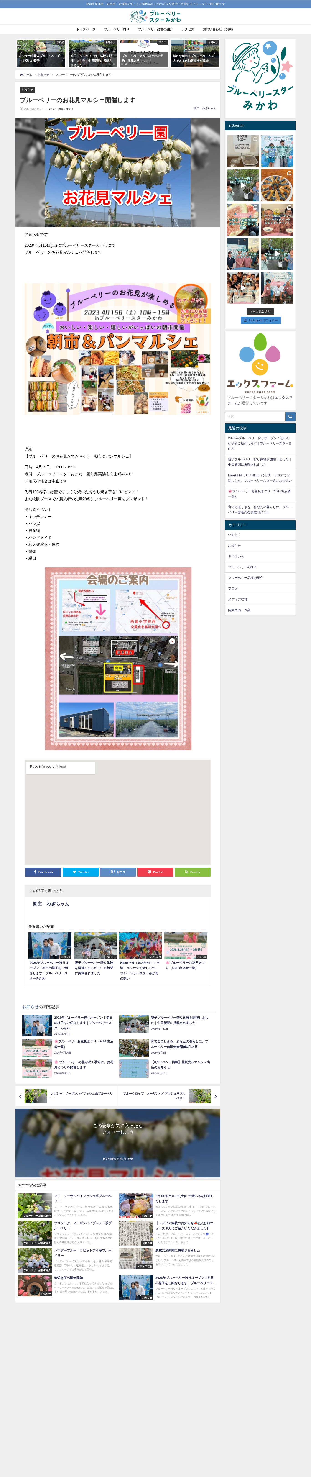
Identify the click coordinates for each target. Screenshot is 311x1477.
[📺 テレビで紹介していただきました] (277, 220)
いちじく (234, 534)
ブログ (233, 588)
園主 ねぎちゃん (205, 108)
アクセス (187, 29)
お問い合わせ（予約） (219, 29)
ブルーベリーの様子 (242, 567)
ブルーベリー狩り (117, 29)
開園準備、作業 (239, 610)
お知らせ (27, 89)
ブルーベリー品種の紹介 (155, 29)
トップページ (85, 29)
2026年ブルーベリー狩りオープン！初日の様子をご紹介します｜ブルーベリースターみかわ (260, 443)
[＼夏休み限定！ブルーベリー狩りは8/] (277, 254)
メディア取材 (237, 599)
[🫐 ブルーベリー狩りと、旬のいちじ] (243, 220)
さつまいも (236, 556)
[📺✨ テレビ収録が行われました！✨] (277, 288)
